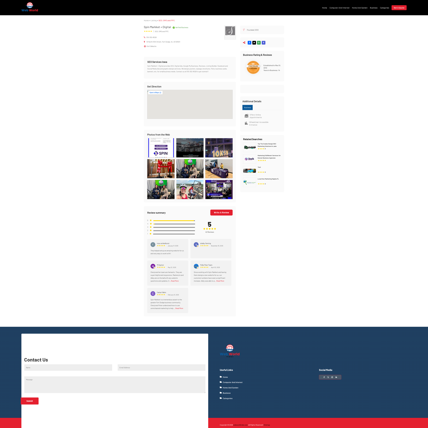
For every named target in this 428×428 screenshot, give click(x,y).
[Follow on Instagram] (332, 377)
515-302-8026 (151, 37)
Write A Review (221, 212)
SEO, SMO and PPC (167, 20)
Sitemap (267, 425)
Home (324, 7)
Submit (29, 401)
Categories (384, 7)
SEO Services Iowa (157, 61)
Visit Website (151, 46)
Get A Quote (399, 7)
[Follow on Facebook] (324, 377)
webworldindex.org (240, 425)
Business (374, 7)
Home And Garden (359, 7)
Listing (154, 20)
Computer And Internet (339, 7)
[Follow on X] (328, 377)
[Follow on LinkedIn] (336, 377)
